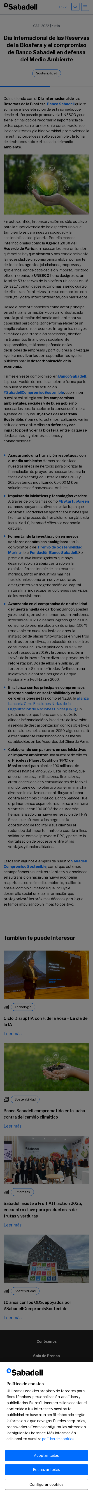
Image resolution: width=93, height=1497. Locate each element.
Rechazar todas (46, 1470)
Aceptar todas (46, 1455)
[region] (46, 1429)
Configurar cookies (46, 1484)
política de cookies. (58, 1439)
